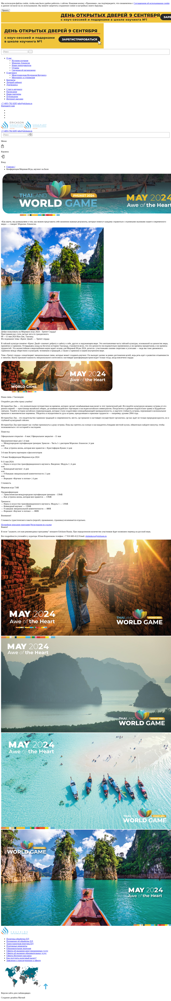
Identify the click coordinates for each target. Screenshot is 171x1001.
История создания (20, 60)
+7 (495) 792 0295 (9, 103)
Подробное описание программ (15, 525)
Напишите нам (8, 106)
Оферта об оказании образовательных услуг (26, 953)
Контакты (10, 80)
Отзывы (15, 68)
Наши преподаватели (21, 65)
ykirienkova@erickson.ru (96, 536)
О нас (9, 58)
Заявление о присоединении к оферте (23, 960)
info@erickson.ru (25, 103)
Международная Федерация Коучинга (29, 75)
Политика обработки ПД (17, 939)
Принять (5, 10)
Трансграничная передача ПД (19, 944)
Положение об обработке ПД (19, 941)
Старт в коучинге (14, 89)
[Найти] (30, 51)
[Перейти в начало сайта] (46, 988)
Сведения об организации (24, 70)
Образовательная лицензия (18, 948)
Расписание (11, 92)
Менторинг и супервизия (23, 77)
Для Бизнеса (12, 85)
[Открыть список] (13, 58)
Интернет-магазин (14, 99)
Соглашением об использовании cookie (152, 3)
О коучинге (11, 73)
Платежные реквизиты (16, 946)
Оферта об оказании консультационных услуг (27, 951)
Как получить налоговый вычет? (21, 958)
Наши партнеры (13, 94)
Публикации (12, 96)
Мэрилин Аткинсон (21, 63)
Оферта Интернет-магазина (19, 956)
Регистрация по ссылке (41, 525)
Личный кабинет (14, 82)
